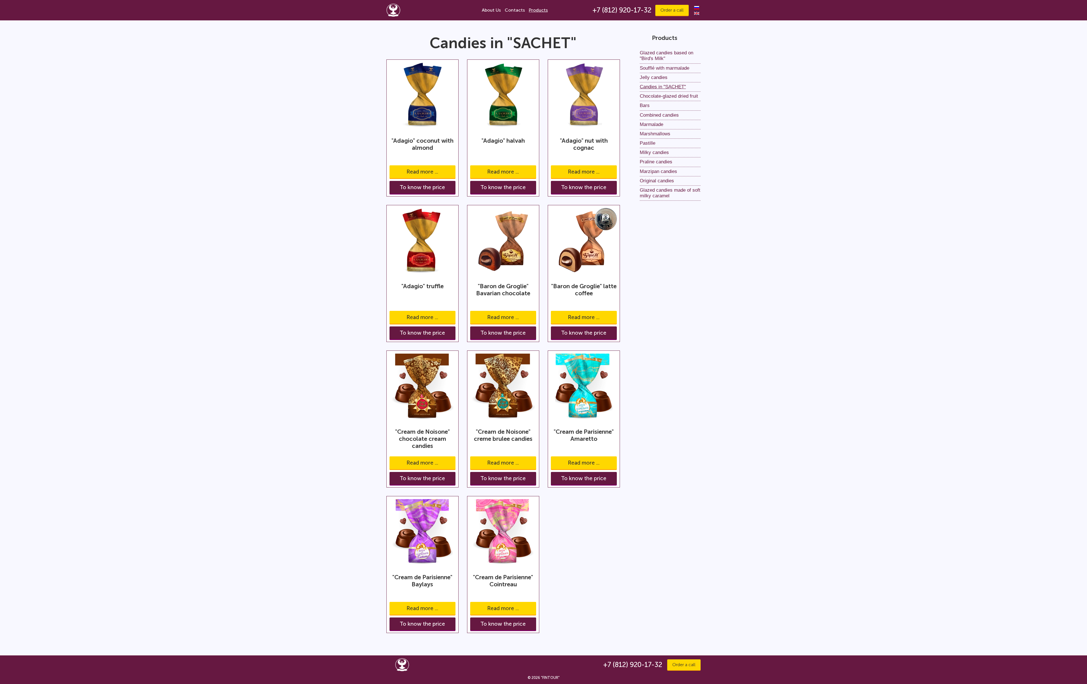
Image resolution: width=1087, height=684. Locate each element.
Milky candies (654, 152)
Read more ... (422, 171)
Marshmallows (655, 133)
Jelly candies (653, 77)
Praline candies (656, 161)
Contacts (515, 10)
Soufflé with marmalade (664, 68)
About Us (491, 10)
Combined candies (659, 115)
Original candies (657, 180)
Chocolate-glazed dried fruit (669, 96)
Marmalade (651, 124)
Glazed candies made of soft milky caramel (670, 192)
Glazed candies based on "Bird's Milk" (666, 55)
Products (538, 10)
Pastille (647, 143)
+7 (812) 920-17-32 (621, 10)
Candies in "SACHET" (663, 86)
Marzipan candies (658, 171)
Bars (645, 105)
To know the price (422, 187)
